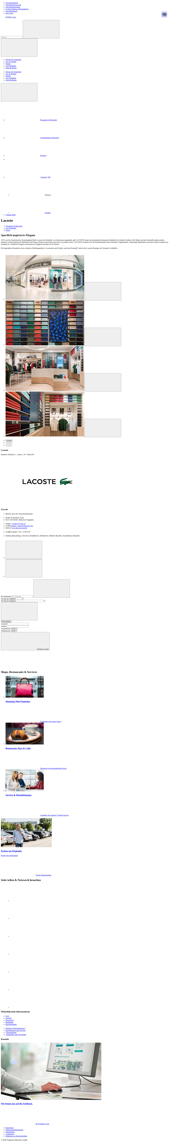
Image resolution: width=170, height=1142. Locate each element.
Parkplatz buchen (43, 649)
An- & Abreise (11, 62)
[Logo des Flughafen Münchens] (11, 17)
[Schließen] (19, 92)
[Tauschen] (19, 611)
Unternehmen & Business (49, 138)
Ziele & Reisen (11, 68)
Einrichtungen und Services (16, 1030)
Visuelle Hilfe (11, 215)
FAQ (7, 1016)
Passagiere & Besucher (48, 120)
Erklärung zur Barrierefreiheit (16, 1136)
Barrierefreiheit (11, 1024)
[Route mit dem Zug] (24, 568)
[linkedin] (27, 901)
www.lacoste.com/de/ (19, 528)
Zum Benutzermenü (13, 7)
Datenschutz (10, 1132)
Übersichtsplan (11, 1033)
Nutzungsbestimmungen (14, 1130)
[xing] (27, 972)
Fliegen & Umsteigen (13, 60)
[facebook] (27, 954)
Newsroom (10, 1020)
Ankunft (4, 624)
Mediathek (9, 1022)
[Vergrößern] (103, 291)
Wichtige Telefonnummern (15, 1028)
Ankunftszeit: (6, 629)
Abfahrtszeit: (5, 631)
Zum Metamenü (11, 11)
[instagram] (27, 918)
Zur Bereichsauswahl (13, 5)
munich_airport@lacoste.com (22, 526)
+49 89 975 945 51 (18, 524)
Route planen (6, 621)
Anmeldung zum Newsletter (16, 1035)
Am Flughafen (11, 66)
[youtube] (27, 936)
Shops (8, 230)
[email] (27, 989)
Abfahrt (4, 626)
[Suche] (41, 29)
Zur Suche (9, 13)
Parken (8, 64)
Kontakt (9, 441)
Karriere (43, 155)
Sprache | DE (45, 177)
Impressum (10, 1128)
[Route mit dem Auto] (24, 550)
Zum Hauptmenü (12, 3)
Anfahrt (8, 443)
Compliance (10, 1134)
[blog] (27, 1007)
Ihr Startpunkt (6, 596)
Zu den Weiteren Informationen (17, 9)
